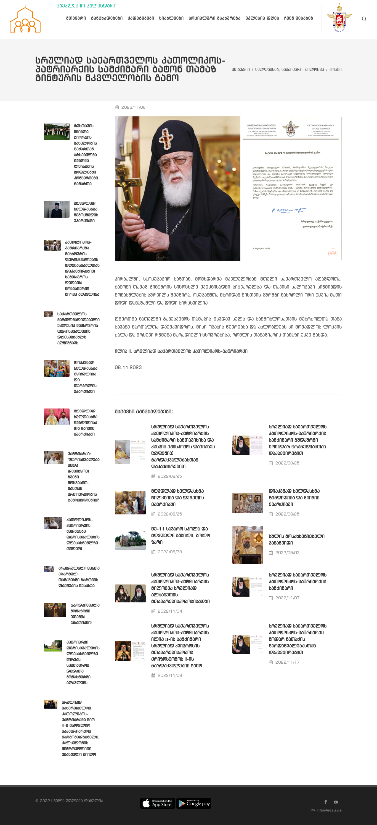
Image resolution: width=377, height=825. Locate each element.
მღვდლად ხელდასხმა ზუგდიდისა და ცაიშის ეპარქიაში (85, 422)
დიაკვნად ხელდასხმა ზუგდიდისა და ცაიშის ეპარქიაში (294, 498)
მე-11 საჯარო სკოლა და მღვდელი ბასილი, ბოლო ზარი (180, 536)
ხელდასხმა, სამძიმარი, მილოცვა (289, 70)
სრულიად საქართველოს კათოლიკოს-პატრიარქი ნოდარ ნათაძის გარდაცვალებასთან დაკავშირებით (297, 639)
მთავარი (241, 70)
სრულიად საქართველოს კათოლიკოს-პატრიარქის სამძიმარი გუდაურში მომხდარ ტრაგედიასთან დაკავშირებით (297, 440)
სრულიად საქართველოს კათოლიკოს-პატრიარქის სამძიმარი (297, 582)
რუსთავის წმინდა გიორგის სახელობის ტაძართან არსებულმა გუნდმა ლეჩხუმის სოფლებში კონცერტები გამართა (86, 155)
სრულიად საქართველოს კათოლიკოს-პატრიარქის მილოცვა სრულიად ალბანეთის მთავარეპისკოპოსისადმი (180, 588)
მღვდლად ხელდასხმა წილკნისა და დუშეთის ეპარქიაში (177, 498)
